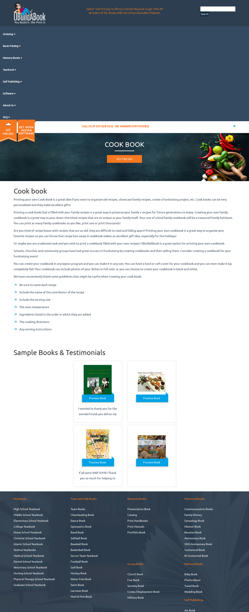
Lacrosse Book (79, 590)
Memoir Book (192, 526)
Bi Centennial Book (196, 555)
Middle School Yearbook (28, 514)
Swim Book (77, 585)
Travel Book (191, 585)
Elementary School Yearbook (31, 520)
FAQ (5, 117)
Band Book (77, 532)
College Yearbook (24, 526)
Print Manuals (135, 526)
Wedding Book (193, 591)
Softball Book (79, 538)
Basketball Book (80, 550)
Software (8, 93)
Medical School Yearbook (29, 555)
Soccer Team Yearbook (84, 555)
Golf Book (76, 567)
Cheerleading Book (82, 514)
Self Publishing (11, 81)
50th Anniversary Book (198, 544)
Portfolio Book (136, 532)
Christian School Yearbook (29, 538)
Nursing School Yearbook (29, 573)
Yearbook (9, 69)
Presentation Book (138, 509)
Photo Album (192, 580)
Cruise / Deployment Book (143, 591)
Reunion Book (193, 532)
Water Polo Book (81, 579)
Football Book (79, 561)
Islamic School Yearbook (28, 544)
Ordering (8, 34)
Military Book (135, 597)
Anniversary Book (195, 538)
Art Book (189, 610)
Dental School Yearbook (28, 561)
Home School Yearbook (28, 532)
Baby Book (190, 574)
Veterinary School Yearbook (30, 567)
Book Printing (11, 45)
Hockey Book (79, 573)
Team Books (78, 509)
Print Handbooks (137, 520)
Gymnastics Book (81, 526)
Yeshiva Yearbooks (25, 550)
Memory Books (12, 57)
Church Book (135, 574)
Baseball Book (79, 544)
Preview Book (97, 398)
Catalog (132, 514)
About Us (8, 105)
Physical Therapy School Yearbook (34, 579)
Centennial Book (194, 550)
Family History (193, 514)
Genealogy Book (194, 520)
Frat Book (133, 580)
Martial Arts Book (81, 596)
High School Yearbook (27, 509)
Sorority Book (135, 585)
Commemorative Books (198, 509)
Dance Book (78, 520)
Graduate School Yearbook (30, 585)
